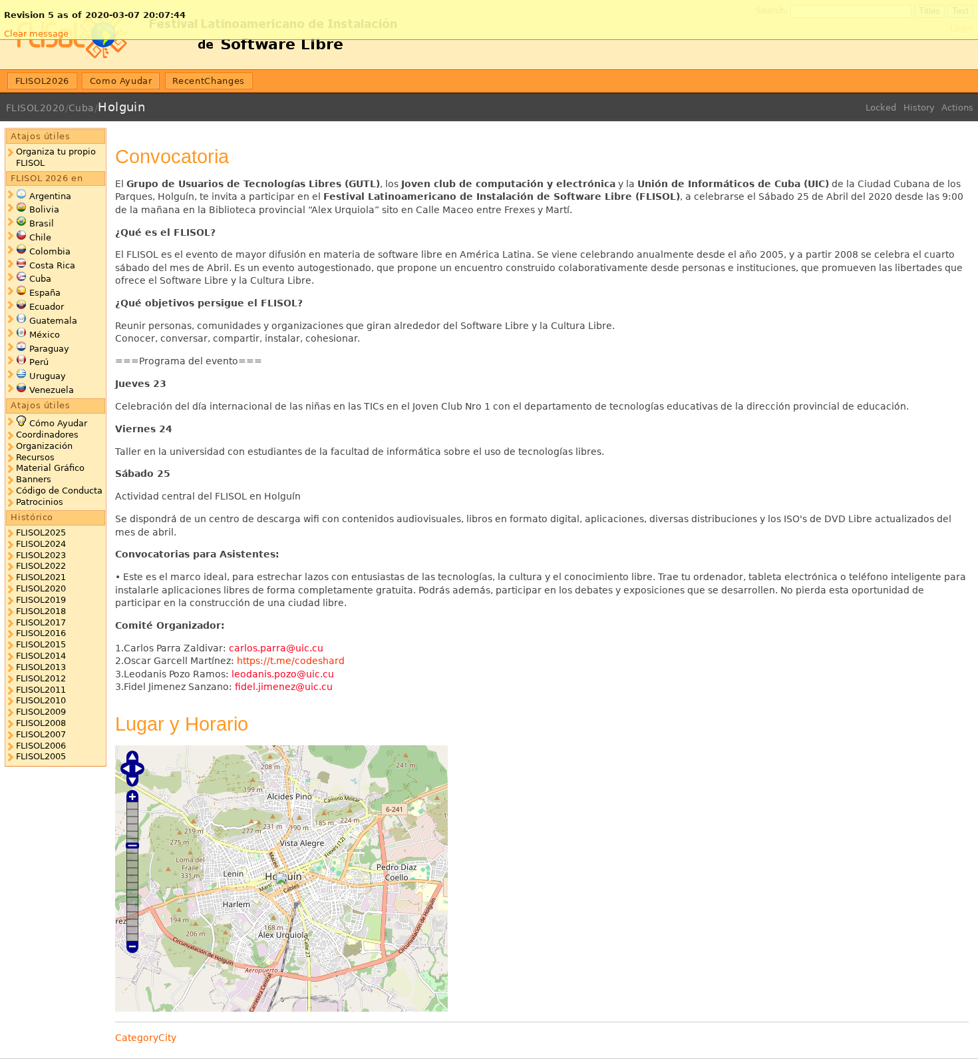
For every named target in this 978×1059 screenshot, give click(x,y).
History (919, 108)
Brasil (41, 223)
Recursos (35, 457)
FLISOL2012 (41, 678)
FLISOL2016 (41, 633)
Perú (39, 362)
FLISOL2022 (41, 566)
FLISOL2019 (41, 600)
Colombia (50, 251)
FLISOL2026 (42, 81)
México (44, 335)
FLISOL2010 (41, 700)
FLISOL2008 (41, 723)
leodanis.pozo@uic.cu (283, 674)
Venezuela (51, 390)
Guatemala (53, 321)
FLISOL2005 (41, 756)
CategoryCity (145, 1037)
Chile (40, 237)
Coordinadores (47, 435)
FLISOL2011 (41, 690)
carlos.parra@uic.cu (276, 648)
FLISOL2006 (41, 746)
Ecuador (46, 307)
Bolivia (44, 209)
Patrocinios (39, 502)
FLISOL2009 (41, 712)
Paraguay (49, 349)
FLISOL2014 (41, 656)
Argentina (50, 196)
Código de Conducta (59, 491)
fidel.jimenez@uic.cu (284, 686)
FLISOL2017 (41, 622)
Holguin (121, 107)
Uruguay (47, 376)
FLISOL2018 (41, 611)
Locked (881, 108)
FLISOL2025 (41, 532)
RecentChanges (208, 81)
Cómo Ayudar (58, 423)
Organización (44, 446)
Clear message (36, 34)
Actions (957, 108)
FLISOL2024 (41, 544)
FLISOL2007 (41, 734)
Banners (33, 479)
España (45, 293)
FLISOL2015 (41, 644)
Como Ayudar (121, 81)
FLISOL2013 (41, 667)
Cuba (81, 108)
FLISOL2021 (41, 577)
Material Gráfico (50, 468)
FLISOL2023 (41, 555)
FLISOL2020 (35, 108)
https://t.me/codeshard (291, 660)
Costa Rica (52, 265)
